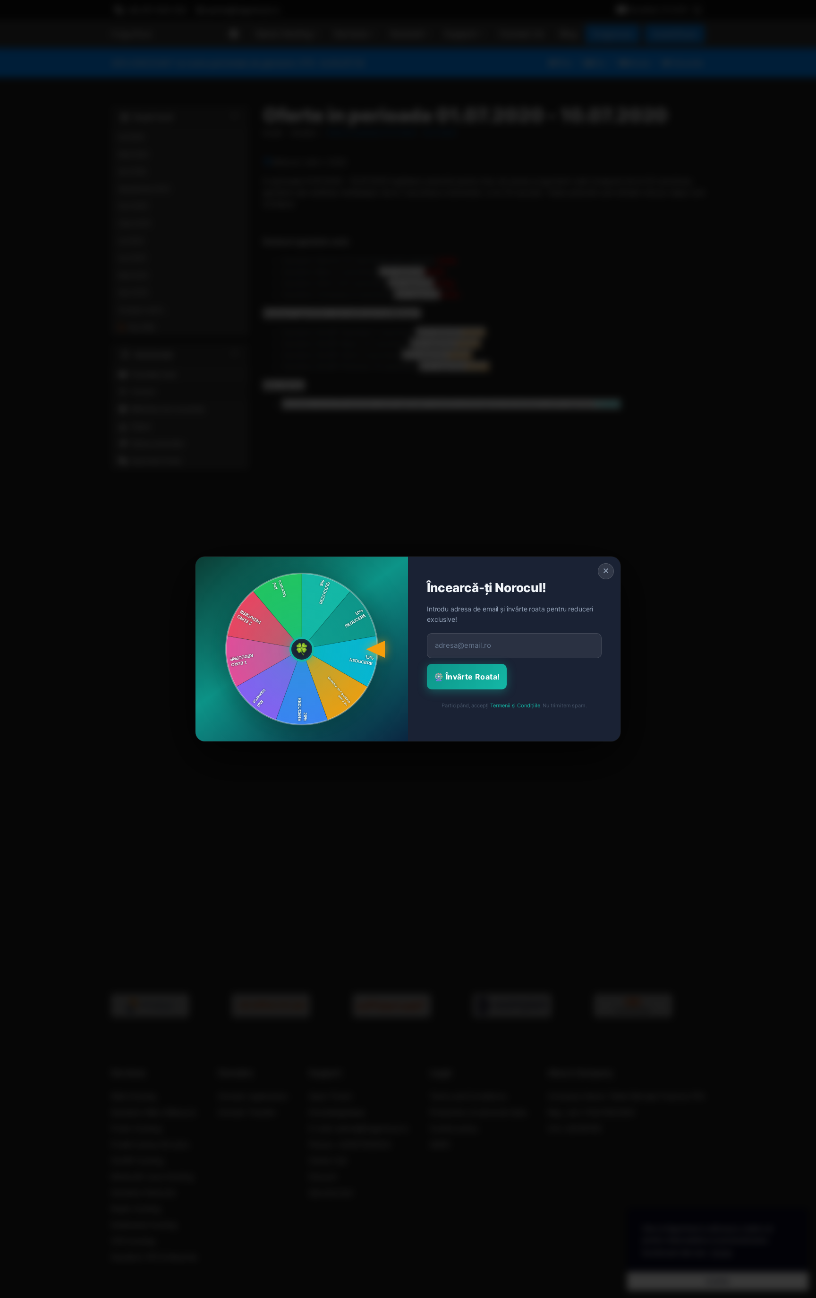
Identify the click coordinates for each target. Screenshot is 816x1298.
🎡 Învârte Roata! (467, 676)
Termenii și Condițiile (515, 705)
